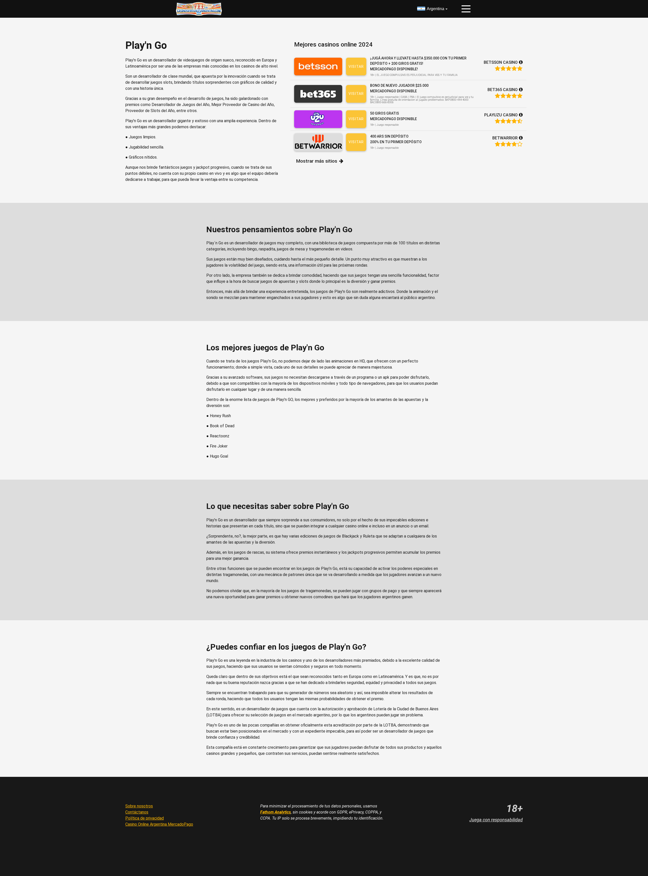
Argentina (435, 9)
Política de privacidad (144, 818)
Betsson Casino (501, 62)
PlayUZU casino (501, 115)
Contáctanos (136, 812)
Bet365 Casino (503, 89)
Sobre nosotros (139, 806)
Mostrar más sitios (316, 161)
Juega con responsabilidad (496, 819)
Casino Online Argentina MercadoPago (159, 824)
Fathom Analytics (275, 812)
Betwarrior (505, 138)
